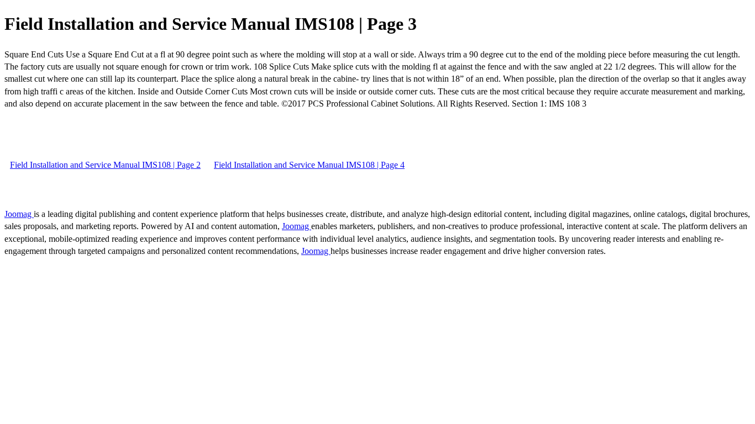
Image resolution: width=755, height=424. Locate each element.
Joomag (19, 214)
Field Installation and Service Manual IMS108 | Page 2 (105, 164)
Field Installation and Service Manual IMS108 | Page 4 (309, 164)
